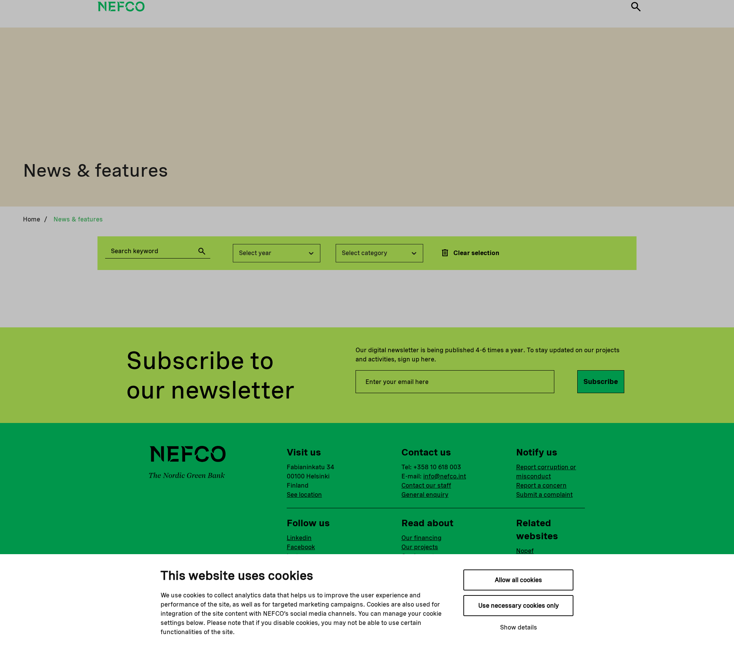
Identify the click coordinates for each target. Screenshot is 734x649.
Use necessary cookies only (518, 605)
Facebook (301, 547)
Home (31, 219)
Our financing (421, 538)
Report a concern (541, 485)
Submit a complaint (544, 494)
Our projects (419, 547)
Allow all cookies (518, 580)
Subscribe (600, 381)
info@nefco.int (444, 476)
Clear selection (476, 253)
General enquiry (424, 494)
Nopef (525, 551)
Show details (518, 627)
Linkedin (299, 538)
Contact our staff (426, 485)
